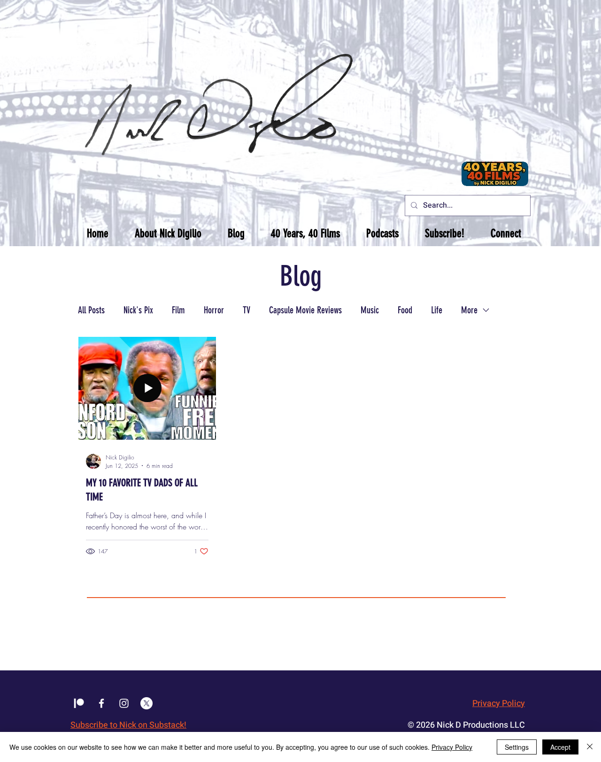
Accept (560, 747)
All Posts (91, 310)
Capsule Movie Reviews (305, 310)
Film (178, 310)
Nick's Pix (138, 310)
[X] (146, 703)
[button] (168, 233)
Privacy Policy (498, 703)
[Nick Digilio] (101, 703)
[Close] (589, 746)
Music (370, 310)
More (469, 310)
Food (405, 310)
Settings (517, 747)
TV (246, 310)
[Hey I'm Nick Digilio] (124, 703)
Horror (214, 310)
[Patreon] (79, 703)
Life (436, 310)
